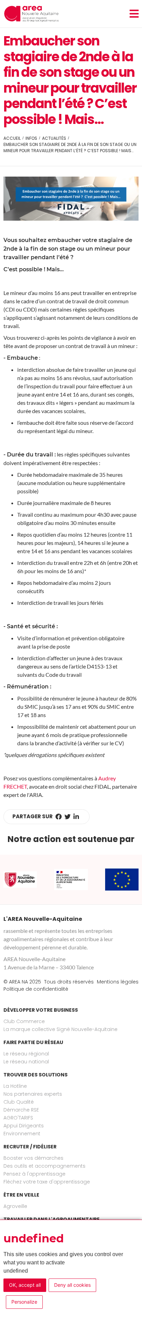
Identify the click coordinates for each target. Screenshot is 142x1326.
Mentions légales (118, 981)
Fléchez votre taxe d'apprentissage (46, 1181)
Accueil (12, 138)
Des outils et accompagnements (44, 1165)
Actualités (54, 138)
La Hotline (15, 1086)
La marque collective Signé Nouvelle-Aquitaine (60, 1029)
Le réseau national (26, 1061)
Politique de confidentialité (35, 989)
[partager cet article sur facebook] (58, 816)
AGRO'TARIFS (18, 1117)
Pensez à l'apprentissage (34, 1173)
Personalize (24, 1302)
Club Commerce (24, 1021)
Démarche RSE (21, 1109)
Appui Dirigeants (23, 1125)
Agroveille (15, 1206)
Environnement (21, 1133)
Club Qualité (18, 1101)
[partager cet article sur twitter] (67, 816)
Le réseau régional (26, 1053)
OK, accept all (25, 1285)
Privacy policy (67, 1304)
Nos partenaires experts (32, 1094)
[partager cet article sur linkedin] (76, 816)
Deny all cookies (72, 1285)
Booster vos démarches (33, 1158)
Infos (31, 138)
